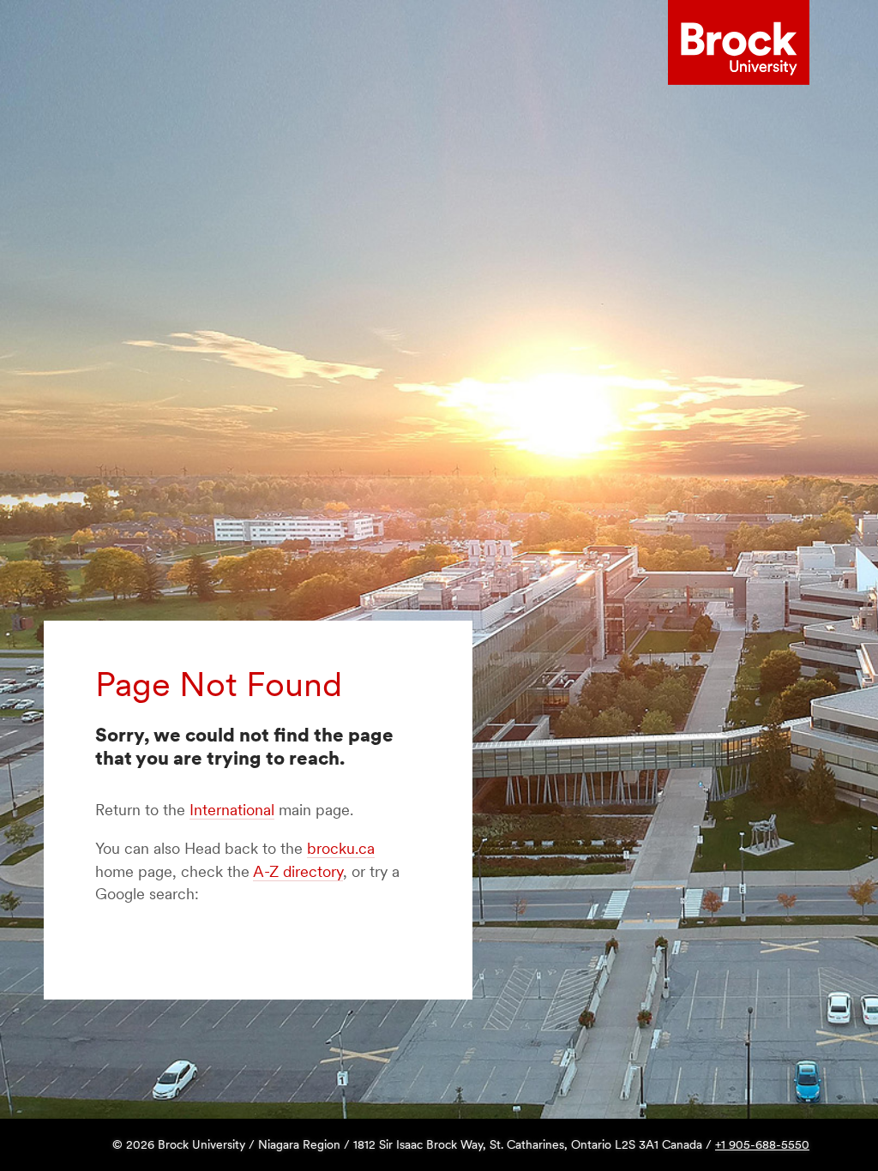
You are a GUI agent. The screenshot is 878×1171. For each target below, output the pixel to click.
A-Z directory (298, 871)
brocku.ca (341, 848)
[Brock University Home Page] (738, 43)
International (231, 810)
